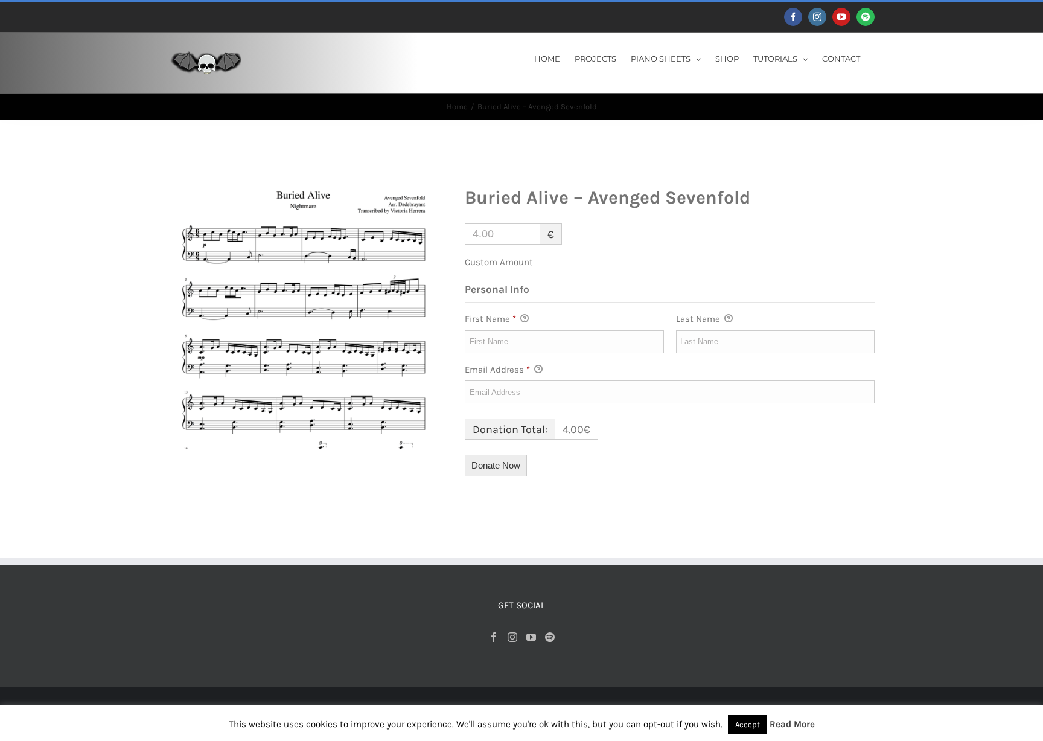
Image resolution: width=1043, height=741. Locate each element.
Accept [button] (747, 724)
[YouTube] (531, 637)
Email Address (497, 369)
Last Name (699, 318)
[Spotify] (550, 637)
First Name (490, 318)
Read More (792, 724)
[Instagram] (512, 637)
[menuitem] (547, 58)
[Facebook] (494, 637)
